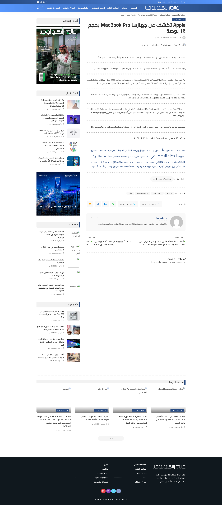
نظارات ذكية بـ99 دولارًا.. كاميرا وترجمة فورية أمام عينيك (95, 418)
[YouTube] (37, 2)
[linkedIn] (105, 204)
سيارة (105, 162)
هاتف (121, 166)
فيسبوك (155, 166)
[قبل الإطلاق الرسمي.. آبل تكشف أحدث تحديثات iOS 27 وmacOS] (73, 161)
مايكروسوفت (140, 166)
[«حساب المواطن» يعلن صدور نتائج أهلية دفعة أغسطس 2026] (73, 330)
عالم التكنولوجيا (179, 166)
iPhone (183, 150)
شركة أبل (99, 162)
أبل (161, 150)
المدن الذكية (113, 156)
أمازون (157, 150)
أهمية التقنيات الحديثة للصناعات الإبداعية (51, 261)
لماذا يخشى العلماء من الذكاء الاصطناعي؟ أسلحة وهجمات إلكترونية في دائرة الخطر (133, 420)
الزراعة (147, 156)
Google (178, 150)
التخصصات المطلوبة (98, 150)
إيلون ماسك (135, 150)
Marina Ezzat (177, 37)
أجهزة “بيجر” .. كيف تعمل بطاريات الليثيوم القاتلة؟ (51, 274)
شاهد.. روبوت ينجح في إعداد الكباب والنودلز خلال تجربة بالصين (51, 355)
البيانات (109, 150)
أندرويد (143, 150)
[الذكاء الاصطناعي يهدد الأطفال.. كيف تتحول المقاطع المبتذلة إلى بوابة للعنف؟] (168, 400)
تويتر (164, 162)
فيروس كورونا (165, 166)
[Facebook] (46, 2)
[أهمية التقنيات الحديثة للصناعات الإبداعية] (73, 263)
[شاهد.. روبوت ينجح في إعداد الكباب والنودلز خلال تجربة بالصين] (73, 357)
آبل (130, 193)
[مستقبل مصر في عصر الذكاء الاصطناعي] (73, 250)
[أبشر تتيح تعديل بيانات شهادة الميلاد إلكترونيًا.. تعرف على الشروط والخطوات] (73, 104)
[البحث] (38, 8)
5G (164, 150)
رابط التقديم (139, 162)
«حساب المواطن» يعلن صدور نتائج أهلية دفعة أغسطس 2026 (50, 328)
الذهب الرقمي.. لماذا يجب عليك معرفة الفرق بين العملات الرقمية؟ (51, 234)
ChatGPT (173, 150)
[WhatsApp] (113, 204)
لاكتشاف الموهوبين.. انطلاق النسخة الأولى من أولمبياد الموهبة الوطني (52, 118)
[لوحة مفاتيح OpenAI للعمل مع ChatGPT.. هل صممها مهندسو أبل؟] (73, 316)
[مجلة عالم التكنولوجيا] (162, 8)
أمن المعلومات (150, 150)
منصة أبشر (130, 166)
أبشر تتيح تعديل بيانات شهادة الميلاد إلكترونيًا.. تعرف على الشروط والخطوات (52, 103)
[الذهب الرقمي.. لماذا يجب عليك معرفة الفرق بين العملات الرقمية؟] (73, 236)
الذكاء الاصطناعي (179, 19)
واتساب (109, 166)
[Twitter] (43, 2)
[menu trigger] (182, 8)
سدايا (110, 162)
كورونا (149, 166)
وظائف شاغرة (99, 166)
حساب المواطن (149, 162)
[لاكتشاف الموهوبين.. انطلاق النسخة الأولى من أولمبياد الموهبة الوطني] (73, 119)
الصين (130, 156)
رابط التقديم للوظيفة (129, 162)
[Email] (90, 204)
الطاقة (125, 156)
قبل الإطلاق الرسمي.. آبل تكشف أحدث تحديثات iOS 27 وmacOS (51, 159)
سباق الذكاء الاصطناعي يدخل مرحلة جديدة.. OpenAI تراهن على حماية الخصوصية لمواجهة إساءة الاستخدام (54, 421)
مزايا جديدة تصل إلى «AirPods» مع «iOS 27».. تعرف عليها (51, 131)
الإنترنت (113, 150)
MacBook (157, 193)
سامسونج (117, 161)
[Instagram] (40, 2)
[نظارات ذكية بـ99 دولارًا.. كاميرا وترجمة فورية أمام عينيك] (92, 400)
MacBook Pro (142, 193)
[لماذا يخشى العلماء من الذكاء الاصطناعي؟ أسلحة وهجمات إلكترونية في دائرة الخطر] (130, 400)
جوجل (159, 161)
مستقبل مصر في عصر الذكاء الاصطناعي (52, 248)
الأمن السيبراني (122, 150)
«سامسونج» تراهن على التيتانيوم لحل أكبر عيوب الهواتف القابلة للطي (51, 342)
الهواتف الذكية (170, 162)
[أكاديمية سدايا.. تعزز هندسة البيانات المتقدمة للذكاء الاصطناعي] (73, 147)
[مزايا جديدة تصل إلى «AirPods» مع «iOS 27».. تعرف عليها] (73, 133)
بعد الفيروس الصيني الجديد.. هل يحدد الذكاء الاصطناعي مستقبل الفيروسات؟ (51, 288)
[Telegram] (98, 204)
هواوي (116, 166)
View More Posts (96, 218)
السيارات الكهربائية (138, 156)
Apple (167, 150)
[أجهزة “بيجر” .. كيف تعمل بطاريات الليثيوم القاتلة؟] (73, 275)
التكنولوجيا (182, 156)
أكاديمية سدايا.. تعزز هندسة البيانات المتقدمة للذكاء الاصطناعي (52, 145)
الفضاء (120, 156)
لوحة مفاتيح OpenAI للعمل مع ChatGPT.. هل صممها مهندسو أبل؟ (51, 314)
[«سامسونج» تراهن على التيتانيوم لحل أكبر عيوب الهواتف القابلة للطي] (73, 343)
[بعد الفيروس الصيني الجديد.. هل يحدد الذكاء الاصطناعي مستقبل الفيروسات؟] (73, 289)
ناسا (125, 166)
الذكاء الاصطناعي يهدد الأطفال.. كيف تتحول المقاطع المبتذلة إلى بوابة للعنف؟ (170, 420)
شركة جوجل (92, 162)
